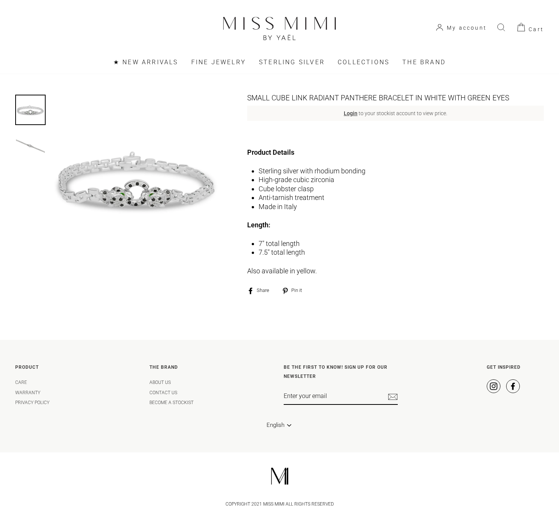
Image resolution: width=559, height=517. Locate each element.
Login (350, 113)
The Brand (424, 62)
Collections (363, 62)
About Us (160, 382)
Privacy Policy (32, 402)
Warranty (27, 392)
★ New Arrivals (145, 62)
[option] (136, 180)
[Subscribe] (393, 396)
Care (21, 382)
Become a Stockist (171, 402)
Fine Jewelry (218, 62)
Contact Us (163, 392)
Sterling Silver (292, 62)
